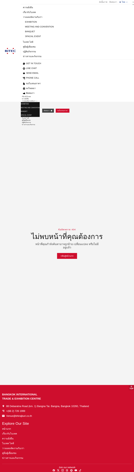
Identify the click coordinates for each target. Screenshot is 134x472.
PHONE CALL (32, 78)
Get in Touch (33, 63)
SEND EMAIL (32, 73)
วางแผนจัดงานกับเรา (32, 17)
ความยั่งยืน (28, 7)
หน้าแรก (6, 429)
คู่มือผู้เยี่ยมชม (29, 47)
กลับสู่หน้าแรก (67, 256)
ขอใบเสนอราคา (33, 83)
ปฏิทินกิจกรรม (29, 51)
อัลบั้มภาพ (103, 2)
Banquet (30, 31)
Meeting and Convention (39, 27)
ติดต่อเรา (113, 2)
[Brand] (10, 51)
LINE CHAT (31, 68)
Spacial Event (33, 36)
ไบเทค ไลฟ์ (28, 42)
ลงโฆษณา (31, 88)
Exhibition (31, 22)
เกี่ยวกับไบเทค (29, 12)
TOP (131, 388)
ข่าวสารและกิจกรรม (32, 56)
